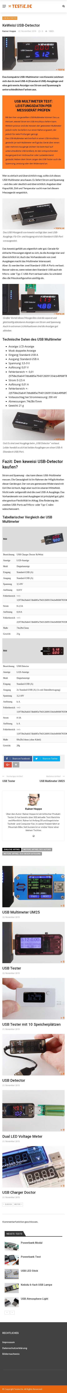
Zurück (8, 1204)
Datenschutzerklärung (14, 1348)
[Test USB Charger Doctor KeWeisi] (52, 539)
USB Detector (13, 1080)
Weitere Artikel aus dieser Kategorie (22, 854)
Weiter (17, 1204)
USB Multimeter (10, 18)
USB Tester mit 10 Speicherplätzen (31, 1024)
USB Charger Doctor (19, 1192)
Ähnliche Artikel (12, 849)
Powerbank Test (31, 1256)
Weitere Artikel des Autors (37, 849)
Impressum (8, 1342)
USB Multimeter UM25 (52, 781)
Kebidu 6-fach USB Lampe (36, 1284)
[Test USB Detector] (52, 650)
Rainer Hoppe (9, 31)
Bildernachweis (10, 1354)
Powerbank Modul (31, 1242)
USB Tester (8, 781)
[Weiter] (12, 1312)
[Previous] (7, 1312)
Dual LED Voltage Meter (22, 1136)
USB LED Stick (29, 1270)
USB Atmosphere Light (34, 1298)
